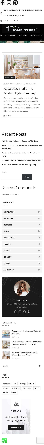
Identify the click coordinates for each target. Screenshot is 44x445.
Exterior (31, 383)
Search (4, 172)
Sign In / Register (36, 35)
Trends (14, 392)
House (37, 388)
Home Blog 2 (27, 388)
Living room (9, 270)
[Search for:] (22, 366)
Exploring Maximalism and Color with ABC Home (20, 141)
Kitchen (7, 263)
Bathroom (8, 218)
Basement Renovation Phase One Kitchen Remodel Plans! (25, 353)
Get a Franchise (10, 35)
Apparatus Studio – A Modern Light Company (19, 91)
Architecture (7, 383)
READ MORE (8, 115)
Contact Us (23, 35)
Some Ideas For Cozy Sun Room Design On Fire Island (22, 160)
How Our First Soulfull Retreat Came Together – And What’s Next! (27, 343)
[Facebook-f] (2, 2)
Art (15, 383)
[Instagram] (9, 2)
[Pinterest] (15, 2)
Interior (7, 250)
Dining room (9, 77)
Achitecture (9, 212)
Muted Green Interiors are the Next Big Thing (19, 164)
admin (19, 84)
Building (22, 383)
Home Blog (15, 388)
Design (6, 231)
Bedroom (8, 225)
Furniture (8, 244)
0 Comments (31, 84)
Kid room (7, 257)
